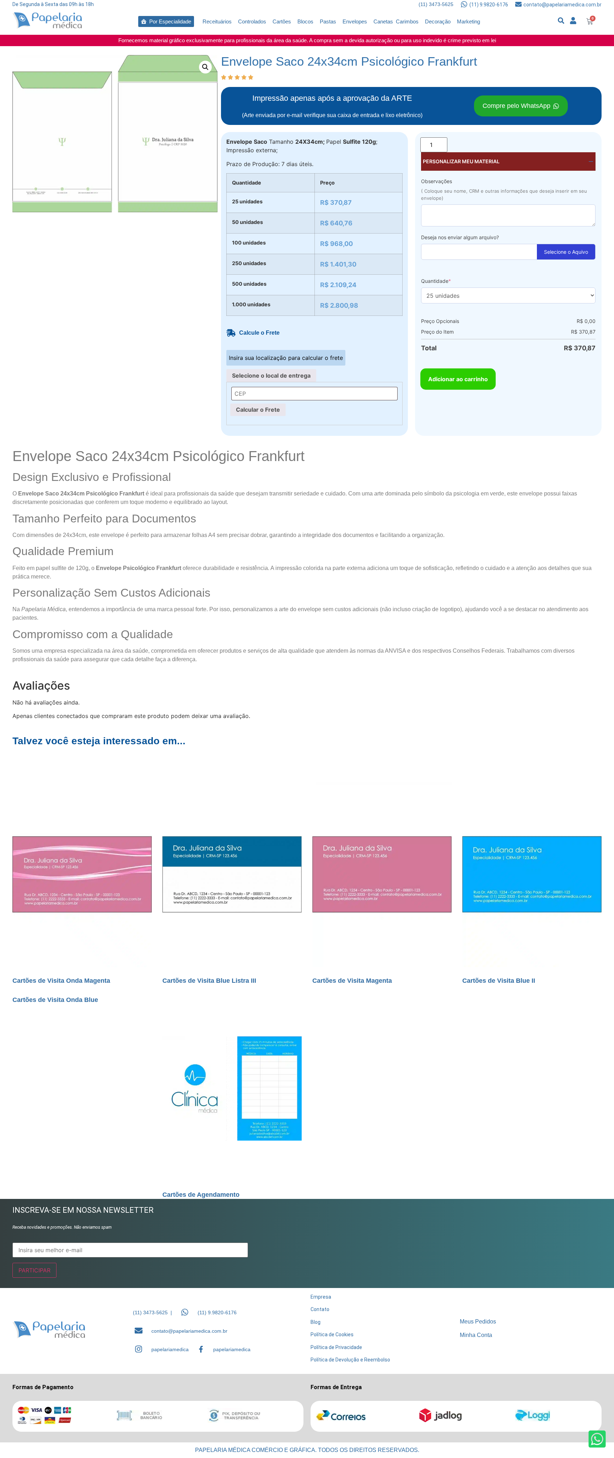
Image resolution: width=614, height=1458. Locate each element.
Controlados (252, 21)
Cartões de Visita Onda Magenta (61, 980)
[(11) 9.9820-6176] (464, 4)
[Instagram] (138, 1349)
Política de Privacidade (336, 1347)
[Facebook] (201, 1349)
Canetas (383, 21)
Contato (320, 1309)
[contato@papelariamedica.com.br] (518, 4)
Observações (436, 181)
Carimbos (407, 21)
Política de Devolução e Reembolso (350, 1360)
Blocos (305, 21)
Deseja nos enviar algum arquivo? (460, 237)
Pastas (328, 21)
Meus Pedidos (478, 1322)
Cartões (282, 21)
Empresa (321, 1297)
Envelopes (355, 21)
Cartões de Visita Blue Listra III (209, 980)
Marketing (468, 21)
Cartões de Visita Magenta (352, 980)
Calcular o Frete (258, 409)
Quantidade (436, 281)
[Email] (138, 1330)
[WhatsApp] (185, 1312)
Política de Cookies (332, 1334)
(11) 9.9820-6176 (488, 4)
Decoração (438, 21)
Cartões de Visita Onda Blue (55, 999)
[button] (205, 67)
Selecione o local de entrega (271, 375)
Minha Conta (476, 1335)
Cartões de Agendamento (200, 1194)
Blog (316, 1322)
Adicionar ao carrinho (458, 379)
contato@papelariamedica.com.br (562, 4)
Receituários (217, 21)
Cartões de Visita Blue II (498, 980)
